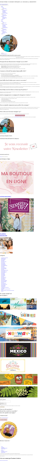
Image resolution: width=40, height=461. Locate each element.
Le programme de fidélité (4, 27)
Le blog (3, 7)
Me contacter (3, 18)
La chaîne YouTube (4, 8)
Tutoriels (2, 21)
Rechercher (1, 118)
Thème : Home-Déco (3, 272)
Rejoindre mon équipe (4, 32)
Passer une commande (4, 24)
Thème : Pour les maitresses (4, 280)
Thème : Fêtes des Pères (3, 268)
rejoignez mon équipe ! (5, 196)
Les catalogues (4, 25)
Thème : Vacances (3, 286)
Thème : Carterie (3, 262)
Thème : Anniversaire (3, 259)
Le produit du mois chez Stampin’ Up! (5, 287)
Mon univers (2, 16)
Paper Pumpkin (4, 11)
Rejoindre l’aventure (3, 452)
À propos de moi (4, 31)
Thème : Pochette (3, 279)
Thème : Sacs (2, 282)
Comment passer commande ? (4, 451)
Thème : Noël (2, 276)
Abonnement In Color (4, 15)
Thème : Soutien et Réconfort (4, 284)
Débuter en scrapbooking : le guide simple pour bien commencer (7, 290)
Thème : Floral (2, 269)
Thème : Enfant (2, 266)
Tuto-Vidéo (2, 289)
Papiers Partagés (4, 14)
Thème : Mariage (3, 273)
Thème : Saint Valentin (3, 283)
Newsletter (2, 19)
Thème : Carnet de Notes (3, 261)
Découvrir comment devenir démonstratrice (20, 115)
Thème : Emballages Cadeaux (4, 265)
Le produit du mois (4, 12)
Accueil (2, 20)
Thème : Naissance (3, 275)
